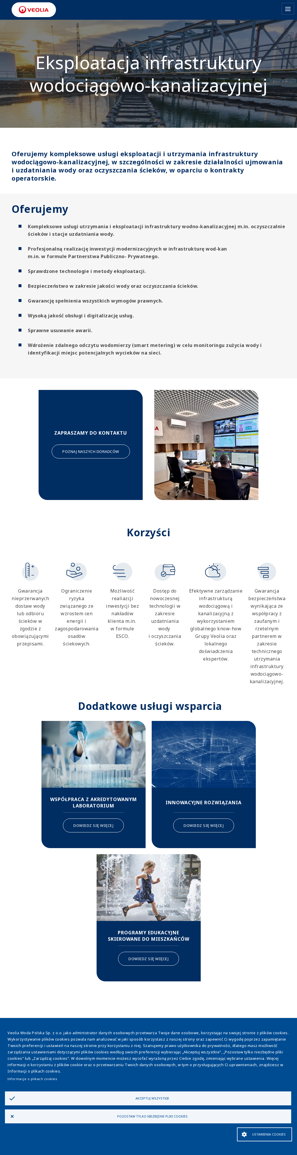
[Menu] (288, 9)
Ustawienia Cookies (269, 1134)
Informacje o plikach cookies (32, 1079)
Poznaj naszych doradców (90, 451)
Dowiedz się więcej (93, 825)
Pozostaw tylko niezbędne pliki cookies (152, 1116)
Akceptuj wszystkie (152, 1098)
